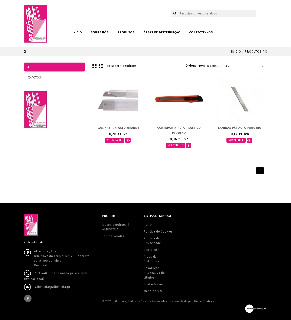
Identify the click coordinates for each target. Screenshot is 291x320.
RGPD (148, 225)
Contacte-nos (201, 32)
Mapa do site (153, 291)
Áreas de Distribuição (162, 32)
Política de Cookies (158, 231)
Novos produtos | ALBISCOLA (115, 227)
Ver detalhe (114, 140)
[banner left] (35, 109)
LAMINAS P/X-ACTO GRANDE (118, 128)
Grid (94, 66)
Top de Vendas (113, 236)
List (101, 66)
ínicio (77, 32)
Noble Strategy (204, 301)
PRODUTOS (126, 32)
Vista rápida (128, 140)
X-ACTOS (34, 77)
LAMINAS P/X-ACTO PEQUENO (239, 128)
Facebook (28, 298)
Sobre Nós (100, 32)
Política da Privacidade (152, 241)
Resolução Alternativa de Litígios (154, 272)
